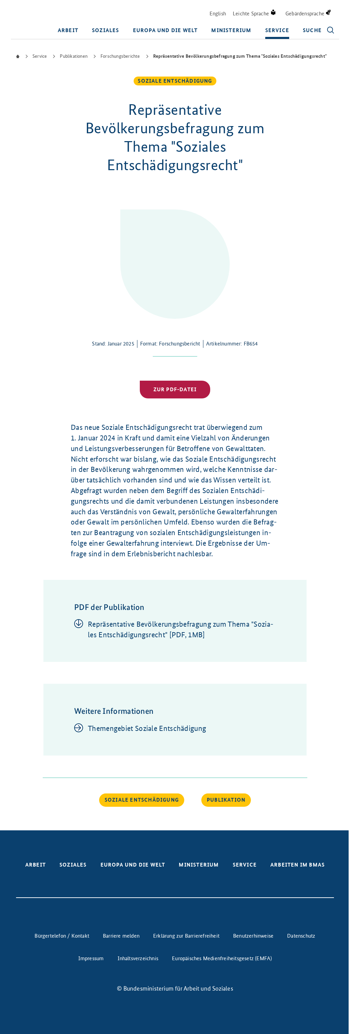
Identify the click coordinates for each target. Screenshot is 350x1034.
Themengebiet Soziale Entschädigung (147, 728)
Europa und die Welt (165, 30)
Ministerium (231, 30)
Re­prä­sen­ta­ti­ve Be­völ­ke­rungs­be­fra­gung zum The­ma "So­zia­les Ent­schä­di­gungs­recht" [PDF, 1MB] (180, 629)
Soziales (105, 30)
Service (277, 30)
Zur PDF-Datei (175, 389)
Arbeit (68, 30)
